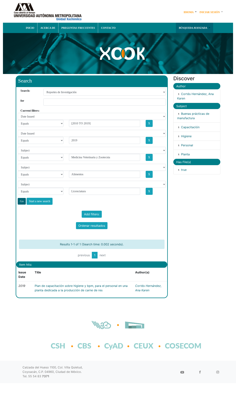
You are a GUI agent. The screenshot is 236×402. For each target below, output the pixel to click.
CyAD (113, 346)
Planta (185, 154)
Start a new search (39, 201)
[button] (190, 12)
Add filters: (91, 214)
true (184, 170)
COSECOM (175, 346)
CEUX (143, 346)
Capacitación (190, 127)
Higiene (186, 136)
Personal (187, 145)
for (21, 100)
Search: (21, 90)
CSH (58, 346)
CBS (84, 346)
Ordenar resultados (91, 225)
